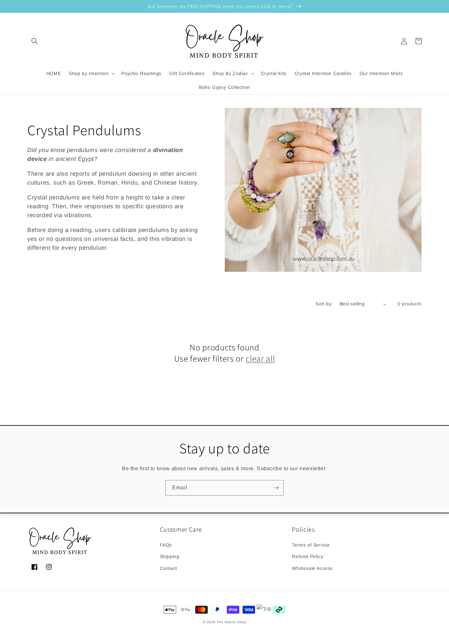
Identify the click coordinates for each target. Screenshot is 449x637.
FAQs (166, 545)
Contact (168, 568)
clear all (260, 358)
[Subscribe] (276, 488)
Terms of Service (311, 545)
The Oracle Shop (231, 622)
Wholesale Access (312, 568)
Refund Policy (307, 556)
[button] (34, 41)
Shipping (169, 556)
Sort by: (324, 303)
